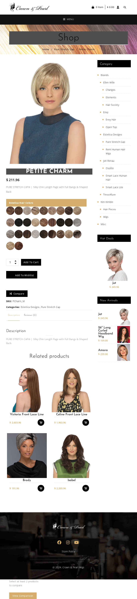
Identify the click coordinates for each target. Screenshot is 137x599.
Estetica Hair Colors (21, 202)
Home (45, 49)
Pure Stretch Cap (64, 49)
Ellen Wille (109, 82)
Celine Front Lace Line (71, 414)
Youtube (76, 542)
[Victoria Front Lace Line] (27, 389)
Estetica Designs (30, 307)
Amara (103, 350)
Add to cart (31, 262)
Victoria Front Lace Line (27, 414)
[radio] (10, 211)
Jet (114, 283)
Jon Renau (108, 160)
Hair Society (112, 104)
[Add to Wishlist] (42, 396)
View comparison (23, 595)
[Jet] (114, 264)
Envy (105, 112)
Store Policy (68, 551)
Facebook (59, 542)
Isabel (72, 480)
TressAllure (109, 194)
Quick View (42, 409)
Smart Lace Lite (114, 187)
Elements (111, 97)
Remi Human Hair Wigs (115, 151)
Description (14, 315)
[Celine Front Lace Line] (72, 389)
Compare (42, 403)
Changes (110, 89)
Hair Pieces (109, 209)
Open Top (111, 127)
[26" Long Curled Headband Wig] (123, 334)
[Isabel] (72, 455)
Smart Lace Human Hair (116, 177)
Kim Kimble (107, 202)
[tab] (14, 315)
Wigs (105, 216)
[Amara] (123, 352)
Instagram (68, 542)
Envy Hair (111, 119)
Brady (27, 480)
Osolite (110, 168)
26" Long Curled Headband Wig (105, 332)
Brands (105, 75)
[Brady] (27, 455)
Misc (103, 224)
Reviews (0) (30, 315)
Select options (42, 389)
